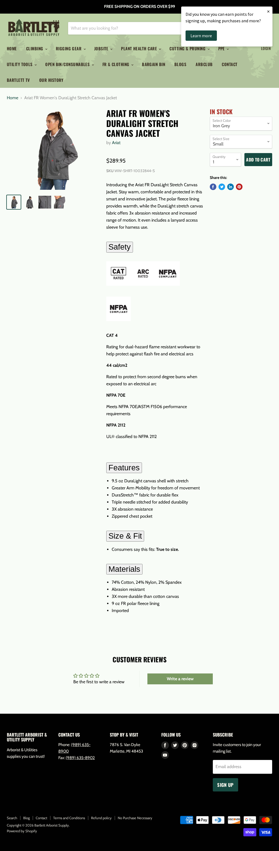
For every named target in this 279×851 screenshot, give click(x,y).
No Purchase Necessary (135, 818)
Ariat (116, 142)
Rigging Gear (69, 48)
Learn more (201, 35)
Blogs (180, 64)
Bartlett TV (18, 80)
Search (12, 818)
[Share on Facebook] (213, 187)
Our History (51, 80)
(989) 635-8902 (80, 757)
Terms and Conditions (69, 818)
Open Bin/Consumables (68, 64)
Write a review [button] (180, 678)
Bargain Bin (153, 64)
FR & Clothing (116, 64)
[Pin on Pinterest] (239, 187)
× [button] (268, 11)
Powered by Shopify (22, 831)
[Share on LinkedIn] (230, 187)
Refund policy (101, 818)
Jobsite (102, 48)
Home (12, 48)
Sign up (225, 784)
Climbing (35, 48)
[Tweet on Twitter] (222, 187)
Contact (229, 64)
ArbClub (204, 64)
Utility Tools (20, 64)
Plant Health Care (139, 48)
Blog (26, 818)
